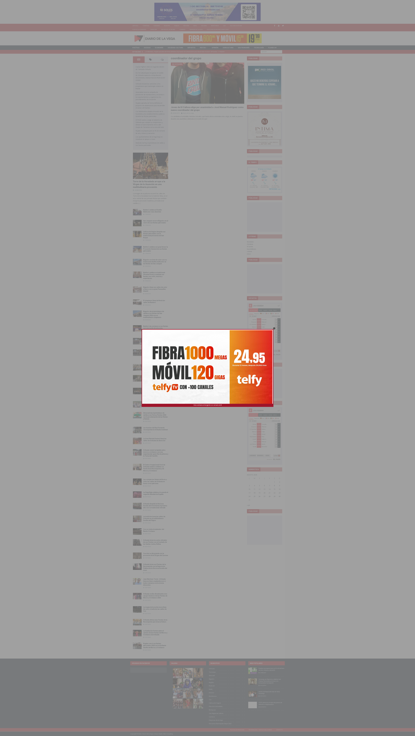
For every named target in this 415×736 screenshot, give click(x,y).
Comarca (182, 29)
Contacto (279, 730)
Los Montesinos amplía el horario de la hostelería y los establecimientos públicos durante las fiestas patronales (150, 113)
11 (254, 489)
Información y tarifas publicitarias (260, 730)
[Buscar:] (271, 52)
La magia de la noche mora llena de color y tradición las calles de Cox (155, 609)
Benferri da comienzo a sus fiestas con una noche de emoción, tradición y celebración (155, 328)
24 (249, 496)
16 (279, 489)
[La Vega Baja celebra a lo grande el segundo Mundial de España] (137, 494)
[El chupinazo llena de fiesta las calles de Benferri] (137, 303)
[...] (139, 203)
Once (249, 254)
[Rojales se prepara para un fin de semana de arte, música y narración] (252, 671)
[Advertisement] (264, 216)
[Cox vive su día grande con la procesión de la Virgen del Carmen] (137, 555)
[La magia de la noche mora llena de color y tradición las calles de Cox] (137, 609)
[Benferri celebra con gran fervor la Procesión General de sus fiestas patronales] (137, 249)
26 (259, 496)
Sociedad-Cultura (175, 48)
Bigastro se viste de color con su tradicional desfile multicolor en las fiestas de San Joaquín (155, 262)
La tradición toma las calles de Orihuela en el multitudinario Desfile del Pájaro (154, 518)
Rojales (176, 25)
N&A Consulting (168, 734)
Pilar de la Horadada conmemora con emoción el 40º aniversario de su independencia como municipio (155, 390)
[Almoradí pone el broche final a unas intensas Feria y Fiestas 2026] (137, 341)
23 (279, 493)
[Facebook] (274, 26)
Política (135, 48)
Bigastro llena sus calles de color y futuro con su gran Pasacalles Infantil (155, 289)
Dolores (204, 25)
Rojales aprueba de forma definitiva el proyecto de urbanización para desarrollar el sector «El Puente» (150, 105)
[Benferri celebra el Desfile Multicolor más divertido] (137, 212)
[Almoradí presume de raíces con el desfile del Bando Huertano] (137, 404)
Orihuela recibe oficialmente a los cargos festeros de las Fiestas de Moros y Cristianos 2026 (155, 596)
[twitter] (283, 26)
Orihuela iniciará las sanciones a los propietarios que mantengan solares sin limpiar (149, 86)
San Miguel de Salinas (168, 29)
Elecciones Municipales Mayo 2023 (218, 29)
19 (259, 493)
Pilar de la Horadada (139, 29)
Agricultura (228, 48)
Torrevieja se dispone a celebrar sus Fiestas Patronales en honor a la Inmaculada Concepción (270, 681)
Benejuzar (153, 29)
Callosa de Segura (236, 25)
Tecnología (259, 48)
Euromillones (251, 249)
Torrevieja (146, 25)
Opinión (215, 48)
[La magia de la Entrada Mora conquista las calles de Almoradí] (137, 367)
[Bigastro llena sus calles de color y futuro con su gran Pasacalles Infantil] (137, 289)
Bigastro (167, 25)
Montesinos (215, 25)
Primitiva (250, 244)
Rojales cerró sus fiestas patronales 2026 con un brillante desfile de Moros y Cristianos (154, 645)
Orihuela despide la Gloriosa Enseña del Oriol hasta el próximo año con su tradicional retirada (155, 506)
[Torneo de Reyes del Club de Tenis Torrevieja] (252, 694)
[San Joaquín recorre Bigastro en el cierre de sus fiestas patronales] (137, 223)
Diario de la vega (188, 113)
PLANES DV (272, 48)
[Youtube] (279, 26)
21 (269, 493)
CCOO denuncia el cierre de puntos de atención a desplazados (270, 703)
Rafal (195, 25)
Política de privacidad (237, 730)
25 (254, 496)
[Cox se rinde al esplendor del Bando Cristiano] (137, 531)
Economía (159, 48)
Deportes (191, 48)
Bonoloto (250, 242)
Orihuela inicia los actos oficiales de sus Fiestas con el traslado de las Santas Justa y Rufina (155, 542)
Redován (186, 25)
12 (259, 489)
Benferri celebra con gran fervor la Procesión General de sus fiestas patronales (155, 249)
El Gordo (250, 247)
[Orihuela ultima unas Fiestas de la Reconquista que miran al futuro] (137, 622)
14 (269, 489)
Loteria (249, 251)
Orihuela (135, 25)
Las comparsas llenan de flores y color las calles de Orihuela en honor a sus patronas (155, 481)
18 (254, 493)
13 (264, 489)
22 (274, 493)
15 (274, 489)
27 (264, 496)
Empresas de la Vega (196, 29)
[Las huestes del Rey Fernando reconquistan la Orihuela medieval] (137, 430)
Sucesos (147, 48)
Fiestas (203, 48)
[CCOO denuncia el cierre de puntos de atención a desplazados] (252, 705)
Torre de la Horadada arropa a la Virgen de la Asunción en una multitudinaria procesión (149, 184)
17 (249, 493)
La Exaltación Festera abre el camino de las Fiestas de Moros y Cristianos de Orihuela (155, 633)
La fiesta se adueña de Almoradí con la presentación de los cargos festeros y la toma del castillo (155, 378)
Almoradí (157, 25)
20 (264, 493)
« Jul (248, 505)
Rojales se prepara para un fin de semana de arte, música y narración (271, 669)
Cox (224, 25)
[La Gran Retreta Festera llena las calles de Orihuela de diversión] (137, 441)
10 (249, 489)
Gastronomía (243, 48)
